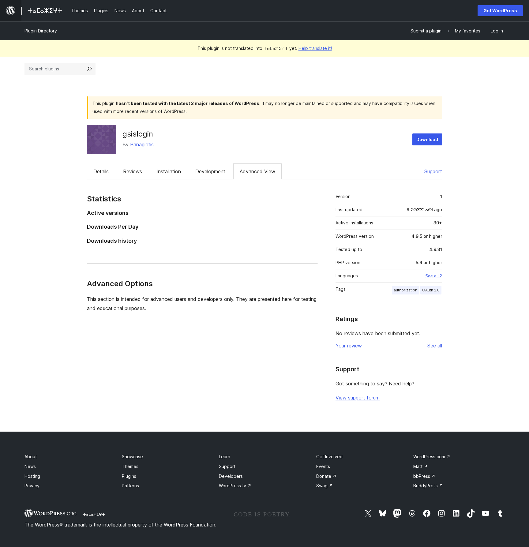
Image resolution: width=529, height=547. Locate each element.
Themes (130, 466)
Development (210, 171)
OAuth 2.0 (431, 290)
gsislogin (137, 133)
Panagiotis (142, 144)
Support (433, 171)
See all (434, 346)
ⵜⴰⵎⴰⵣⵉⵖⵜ (94, 514)
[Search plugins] (89, 69)
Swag (324, 485)
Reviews (132, 171)
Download (427, 139)
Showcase (132, 456)
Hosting (32, 476)
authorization (405, 290)
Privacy (31, 485)
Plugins (129, 476)
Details (101, 171)
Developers (231, 476)
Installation (168, 171)
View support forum (358, 398)
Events (323, 466)
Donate (326, 476)
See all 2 (433, 275)
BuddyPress (428, 485)
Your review (349, 346)
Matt (420, 466)
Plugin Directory (40, 30)
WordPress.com (431, 456)
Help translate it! (315, 48)
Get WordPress (500, 10)
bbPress (424, 476)
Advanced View (257, 171)
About (30, 456)
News (30, 466)
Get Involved (329, 456)
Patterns (130, 485)
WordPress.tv (235, 485)
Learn (224, 456)
